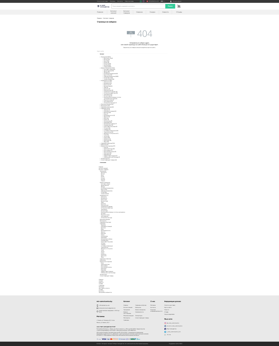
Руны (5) (106, 147)
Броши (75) (107, 59)
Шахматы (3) (107, 139)
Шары (102, 253)
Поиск (170, 6)
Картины (106, 118)
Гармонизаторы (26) (109, 148)
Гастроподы (104, 210)
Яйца (102, 257)
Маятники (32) (107, 153)
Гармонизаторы (105, 264)
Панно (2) (106, 119)
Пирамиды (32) (108, 122)
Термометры (104, 247)
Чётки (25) (106, 136)
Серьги (103, 180)
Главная (101, 167)
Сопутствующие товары (106, 276)
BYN (162, 1)
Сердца (103, 244)
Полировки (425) (108, 77)
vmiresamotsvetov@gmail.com (107, 308)
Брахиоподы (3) (108, 86)
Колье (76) (106, 62)
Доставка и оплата (104, 288)
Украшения (103, 171)
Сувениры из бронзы (105, 258)
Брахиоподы (104, 201)
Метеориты (103, 221)
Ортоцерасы (104, 216)
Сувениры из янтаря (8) (107, 107)
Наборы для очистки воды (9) (112, 157)
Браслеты (104, 172)
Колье (102, 176)
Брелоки (103, 227)
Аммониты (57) (108, 82)
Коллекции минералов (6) (111, 73)
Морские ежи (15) (108, 90)
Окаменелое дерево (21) (110, 91)
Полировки (104, 192)
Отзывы (101, 283)
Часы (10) (106, 135)
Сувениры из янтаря (105, 222)
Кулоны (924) (107, 65)
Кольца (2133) (107, 64)
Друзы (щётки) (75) (109, 70)
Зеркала (103, 225)
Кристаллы (104, 189)
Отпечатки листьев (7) (110, 103)
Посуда (103, 243)
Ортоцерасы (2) (108, 101)
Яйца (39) (106, 141)
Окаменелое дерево (107, 206)
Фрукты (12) (107, 116)
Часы (102, 250)
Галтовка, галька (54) (109, 69)
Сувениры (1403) (105, 108)
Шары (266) (107, 137)
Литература (103, 274)
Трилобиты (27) (108, 94)
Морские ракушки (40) (107, 104)
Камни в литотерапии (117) (108, 146)
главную (134, 47)
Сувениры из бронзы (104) (108, 143)
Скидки (101, 281)
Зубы (102, 202)
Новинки (101, 279)
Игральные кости (105, 230)
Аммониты (104, 196)
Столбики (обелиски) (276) (111, 130)
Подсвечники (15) (108, 125)
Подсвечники (104, 240)
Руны (102, 263)
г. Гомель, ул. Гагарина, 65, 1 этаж (106, 320)
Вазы (102, 229)
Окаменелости (104, 195)
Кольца (103, 178)
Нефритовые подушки (107, 271)
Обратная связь (129, 1)
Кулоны (103, 179)
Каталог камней (103, 168)
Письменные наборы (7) (110, 123)
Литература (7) (105, 158)
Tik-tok (169, 334)
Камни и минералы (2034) (108, 68)
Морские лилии (105, 215)
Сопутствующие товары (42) (109, 160)
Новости (101, 282)
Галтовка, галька (105, 184)
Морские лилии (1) (109, 100)
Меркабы (103, 270)
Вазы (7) (106, 114)
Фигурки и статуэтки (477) (111, 133)
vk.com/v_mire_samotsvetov (174, 326)
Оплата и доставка (102, 1)
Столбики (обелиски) (107, 246)
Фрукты (103, 232)
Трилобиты (104, 209)
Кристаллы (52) (108, 75)
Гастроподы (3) (108, 96)
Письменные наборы (106, 239)
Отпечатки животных (107, 208)
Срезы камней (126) (109, 79)
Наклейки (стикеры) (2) (110, 111)
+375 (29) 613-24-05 (153, 1)
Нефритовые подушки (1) (110, 155)
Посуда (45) (107, 128)
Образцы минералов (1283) (111, 76)
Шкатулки (103, 255)
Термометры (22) (108, 132)
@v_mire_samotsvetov (173, 323)
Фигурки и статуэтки (107, 248)
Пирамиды (104, 237)
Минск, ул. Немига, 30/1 (103, 322)
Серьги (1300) (107, 66)
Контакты (120, 1)
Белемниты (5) (108, 83)
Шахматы (103, 254)
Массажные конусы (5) (110, 151)
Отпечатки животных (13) (111, 93)
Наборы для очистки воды (108, 272)
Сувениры (102, 223)
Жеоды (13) (107, 72)
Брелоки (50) (107, 112)
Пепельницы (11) (108, 121)
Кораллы (103, 203)
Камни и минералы (105, 182)
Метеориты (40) (105, 105)
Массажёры (104, 265)
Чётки (102, 251)
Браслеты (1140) (108, 58)
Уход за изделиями (169, 314)
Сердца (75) (107, 129)
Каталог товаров (103, 169)
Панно (102, 234)
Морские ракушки (105, 219)
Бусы (102, 175)
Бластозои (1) (107, 84)
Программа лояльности (105, 292)
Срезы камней (105, 193)
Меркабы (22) (107, 154)
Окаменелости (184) (106, 80)
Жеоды (103, 186)
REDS (181, 343)
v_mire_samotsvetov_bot (174, 331)
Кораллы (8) (107, 89)
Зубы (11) (106, 87)
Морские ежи (104, 205)
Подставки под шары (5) (110, 126)
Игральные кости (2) (109, 115)
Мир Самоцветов (171, 329)
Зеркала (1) (107, 109)
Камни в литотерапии (106, 261)
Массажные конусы (106, 267)
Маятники (103, 268)
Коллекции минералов (107, 188)
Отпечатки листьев (106, 217)
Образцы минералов (106, 191)
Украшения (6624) (106, 57)
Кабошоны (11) (104, 144)
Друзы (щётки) (105, 185)
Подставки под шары (107, 241)
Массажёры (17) (108, 150)
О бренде (101, 285)
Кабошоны (103, 260)
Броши (103, 173)
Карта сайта (167, 307)
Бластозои (104, 199)
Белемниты (104, 198)
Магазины (112, 1)
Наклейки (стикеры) (106, 226)
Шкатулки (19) (107, 140)
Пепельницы (104, 236)
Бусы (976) (106, 61)
